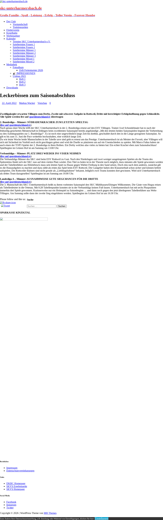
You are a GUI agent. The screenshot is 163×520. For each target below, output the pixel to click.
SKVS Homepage (15, 489)
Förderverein (12, 30)
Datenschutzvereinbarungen (20, 470)
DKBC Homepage (15, 483)
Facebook (11, 502)
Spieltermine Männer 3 (24, 56)
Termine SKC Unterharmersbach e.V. (31, 41)
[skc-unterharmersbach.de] (14, 1)
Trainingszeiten (20, 27)
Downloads (12, 87)
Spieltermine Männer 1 (24, 50)
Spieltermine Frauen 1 (24, 44)
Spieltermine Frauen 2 (24, 47)
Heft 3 (22, 84)
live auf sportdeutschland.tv (16, 125)
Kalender (11, 38)
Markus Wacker (27, 103)
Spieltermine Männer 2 (24, 53)
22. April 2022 (9, 103)
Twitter (10, 507)
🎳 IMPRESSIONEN (24, 73)
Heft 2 (22, 82)
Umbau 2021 (19, 76)
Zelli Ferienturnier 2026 (31, 70)
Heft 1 (22, 79)
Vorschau (42, 103)
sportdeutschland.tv (39, 116)
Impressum (11, 467)
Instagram (11, 504)
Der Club (11, 21)
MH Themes (50, 513)
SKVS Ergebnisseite (16, 486)
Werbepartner (13, 35)
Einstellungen (101, 518)
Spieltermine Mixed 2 (23, 61)
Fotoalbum (18, 67)
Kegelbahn (11, 33)
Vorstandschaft (20, 24)
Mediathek (11, 64)
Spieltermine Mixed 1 (23, 58)
